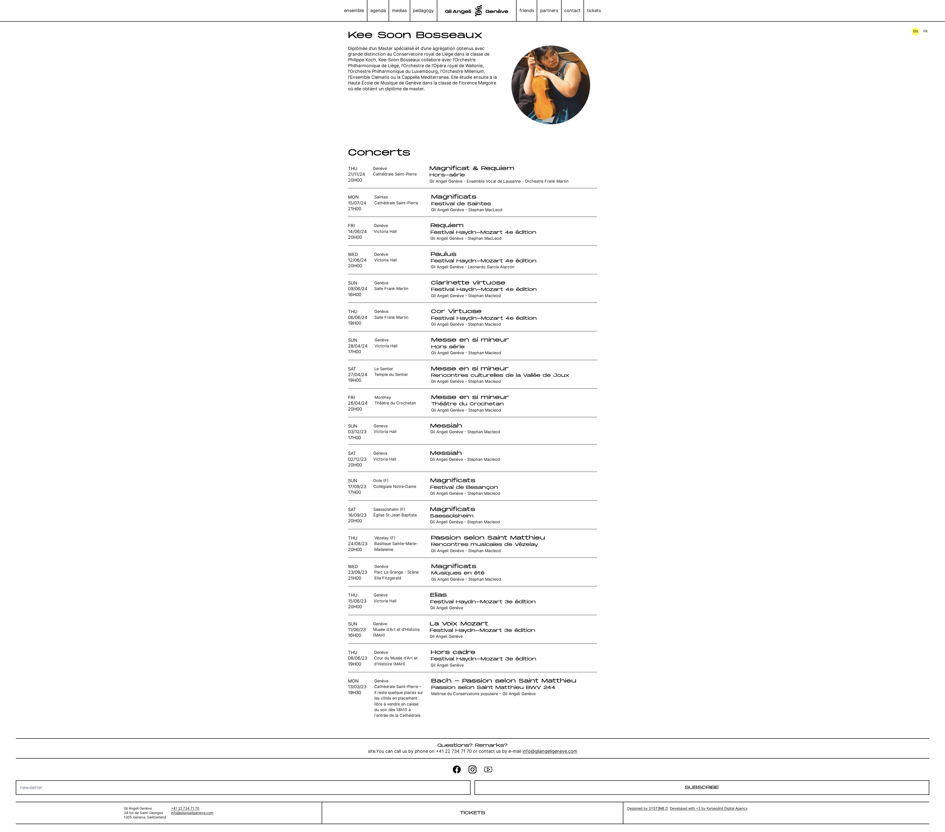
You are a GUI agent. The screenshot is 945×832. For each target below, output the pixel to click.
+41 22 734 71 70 (185, 808)
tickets (594, 10)
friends (527, 10)
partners (549, 10)
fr (925, 31)
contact (572, 10)
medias (399, 10)
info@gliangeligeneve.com (549, 751)
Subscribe (702, 787)
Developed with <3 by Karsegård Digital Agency (709, 808)
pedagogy (423, 10)
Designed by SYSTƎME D (647, 808)
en (915, 31)
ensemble (354, 10)
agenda (378, 10)
